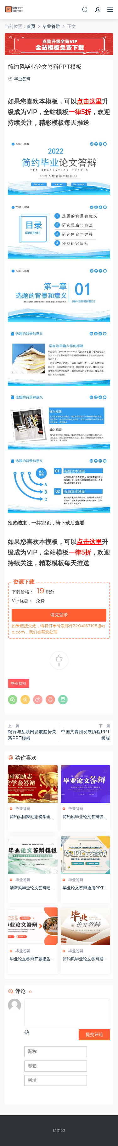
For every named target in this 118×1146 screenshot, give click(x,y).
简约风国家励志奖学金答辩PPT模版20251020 (32, 817)
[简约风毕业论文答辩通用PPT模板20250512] (85, 926)
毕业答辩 (22, 79)
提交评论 (94, 1035)
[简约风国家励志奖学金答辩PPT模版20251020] (33, 784)
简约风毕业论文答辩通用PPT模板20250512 (85, 960)
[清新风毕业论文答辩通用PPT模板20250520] (33, 855)
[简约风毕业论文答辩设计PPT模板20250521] (85, 784)
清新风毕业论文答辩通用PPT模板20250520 (32, 888)
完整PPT (14, 9)
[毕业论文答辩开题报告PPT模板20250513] (33, 926)
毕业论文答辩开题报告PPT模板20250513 (31, 960)
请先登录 (59, 615)
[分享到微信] (12, 699)
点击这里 (89, 101)
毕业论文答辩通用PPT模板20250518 (85, 888)
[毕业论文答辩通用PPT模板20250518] (85, 855)
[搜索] (85, 9)
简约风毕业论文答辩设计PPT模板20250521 (85, 817)
